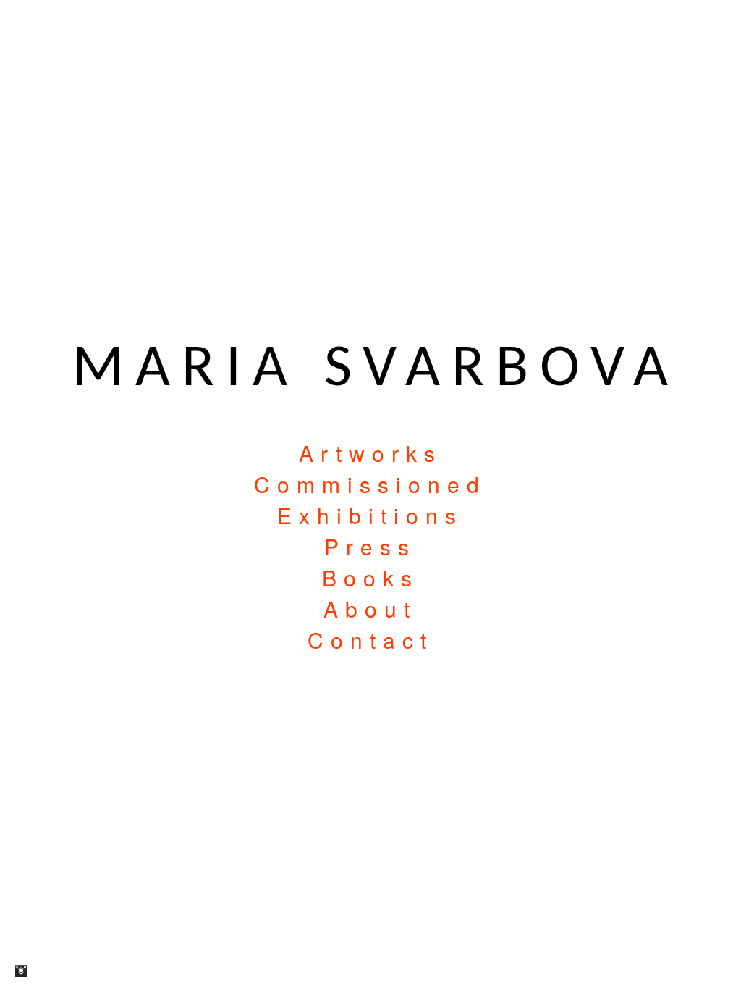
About (370, 608)
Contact (370, 639)
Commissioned (370, 484)
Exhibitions (370, 515)
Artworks (370, 452)
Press (370, 546)
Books (370, 577)
